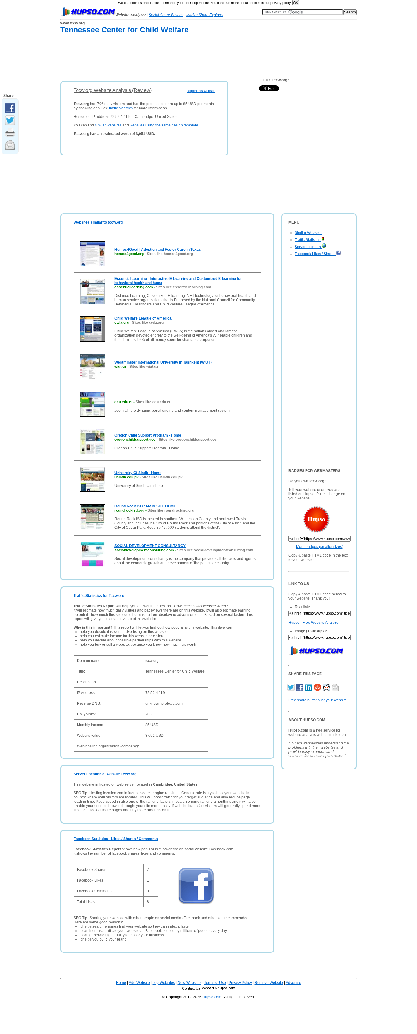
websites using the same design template (164, 125)
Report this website (201, 91)
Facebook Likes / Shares (315, 254)
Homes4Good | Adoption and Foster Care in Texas (157, 249)
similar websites (108, 125)
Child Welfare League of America (143, 318)
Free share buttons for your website (317, 700)
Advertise (293, 983)
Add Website (139, 983)
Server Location (308, 247)
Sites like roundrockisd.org (170, 510)
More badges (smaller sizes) (319, 547)
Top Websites (164, 983)
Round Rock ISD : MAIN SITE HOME (145, 506)
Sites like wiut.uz (143, 366)
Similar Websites (308, 233)
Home (121, 983)
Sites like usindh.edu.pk (162, 477)
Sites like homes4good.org (170, 254)
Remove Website (269, 983)
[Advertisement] (171, 58)
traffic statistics (121, 108)
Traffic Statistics (308, 240)
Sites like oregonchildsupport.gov (188, 439)
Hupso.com (211, 997)
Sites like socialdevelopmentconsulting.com (215, 550)
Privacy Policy (240, 983)
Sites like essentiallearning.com (183, 287)
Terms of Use (215, 983)
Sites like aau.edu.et (153, 402)
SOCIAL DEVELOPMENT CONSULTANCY (150, 546)
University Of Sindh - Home (137, 473)
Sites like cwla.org (148, 322)
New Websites (189, 983)
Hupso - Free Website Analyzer (314, 622)
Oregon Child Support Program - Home (147, 435)
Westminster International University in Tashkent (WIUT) (163, 362)
